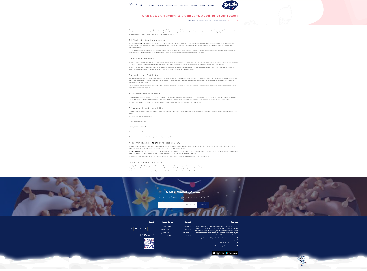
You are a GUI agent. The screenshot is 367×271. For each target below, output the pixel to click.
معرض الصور (184, 5)
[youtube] (136, 229)
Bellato (155, 143)
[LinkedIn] (141, 229)
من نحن (202, 5)
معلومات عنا (186, 226)
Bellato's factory (134, 151)
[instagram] (131, 229)
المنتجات (194, 5)
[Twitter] (145, 229)
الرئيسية (211, 5)
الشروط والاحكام (166, 226)
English (152, 5)
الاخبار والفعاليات (171, 5)
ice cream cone (140, 43)
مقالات (230, 21)
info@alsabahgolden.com (221, 246)
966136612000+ (224, 243)
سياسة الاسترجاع (166, 232)
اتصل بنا (160, 5)
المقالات (168, 235)
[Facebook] (150, 229)
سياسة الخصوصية (165, 229)
